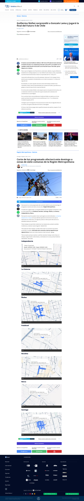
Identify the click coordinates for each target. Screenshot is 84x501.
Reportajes (7, 485)
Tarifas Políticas (8, 493)
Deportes (30, 9)
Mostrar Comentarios (39, 117)
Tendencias (35, 9)
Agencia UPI (21, 28)
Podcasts (7, 9)
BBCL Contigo (53, 9)
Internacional (18, 9)
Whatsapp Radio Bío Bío (72, 493)
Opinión (40, 9)
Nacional (12, 9)
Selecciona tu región (11, 1)
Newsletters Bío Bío (44, 1)
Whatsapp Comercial (51, 493)
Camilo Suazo (24, 164)
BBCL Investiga (46, 9)
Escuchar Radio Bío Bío (71, 1)
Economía (25, 9)
